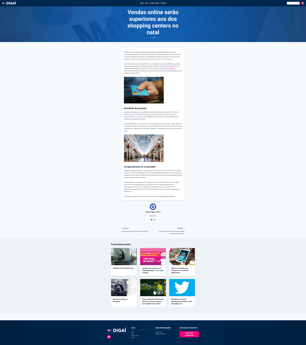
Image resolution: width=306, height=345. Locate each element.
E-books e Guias (154, 3)
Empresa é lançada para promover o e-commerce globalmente (180, 270)
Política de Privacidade (160, 333)
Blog (146, 3)
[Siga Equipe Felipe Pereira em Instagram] (154, 219)
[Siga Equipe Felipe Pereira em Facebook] (151, 219)
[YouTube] (302, 3)
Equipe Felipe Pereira (153, 212)
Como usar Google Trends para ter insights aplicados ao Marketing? (172, 231)
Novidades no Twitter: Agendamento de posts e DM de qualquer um (181, 301)
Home (142, 3)
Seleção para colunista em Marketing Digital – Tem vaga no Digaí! (152, 270)
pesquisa (172, 68)
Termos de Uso (158, 332)
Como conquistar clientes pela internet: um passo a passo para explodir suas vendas (153, 301)
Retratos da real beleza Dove (123, 268)
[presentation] (124, 256)
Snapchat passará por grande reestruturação (134, 230)
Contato (163, 3)
